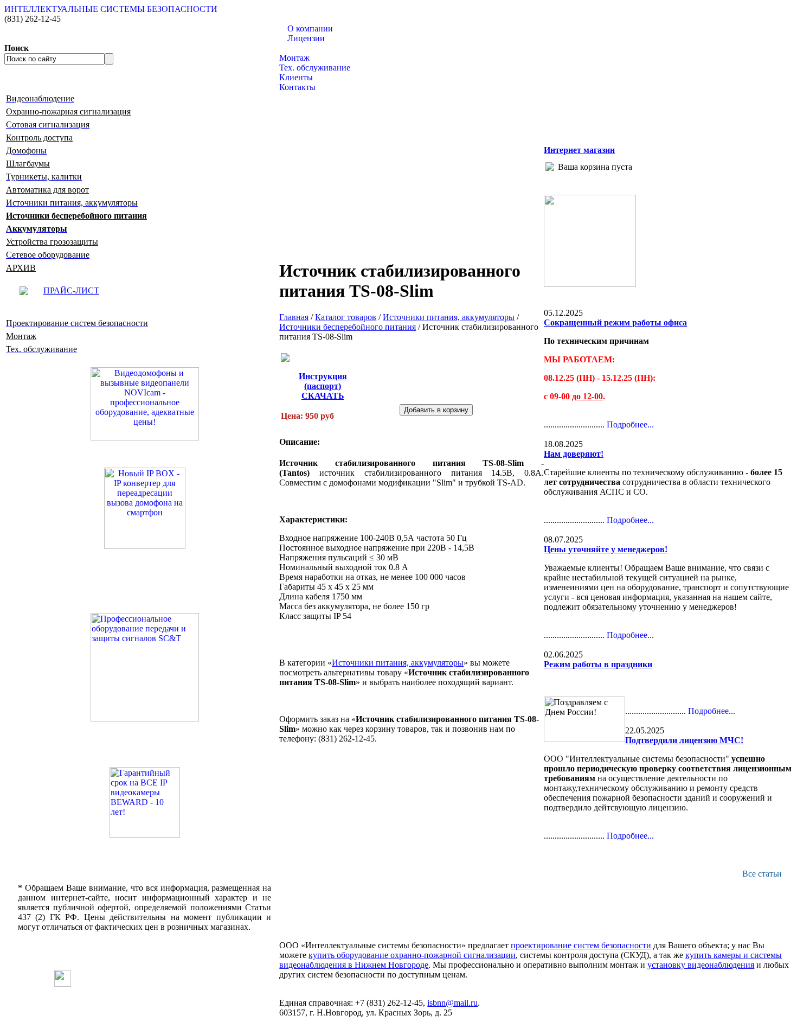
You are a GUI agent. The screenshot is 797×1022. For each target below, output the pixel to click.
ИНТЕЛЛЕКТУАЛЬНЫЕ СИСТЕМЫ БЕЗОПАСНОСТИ (110, 9)
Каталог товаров (309, 48)
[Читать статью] (144, 802)
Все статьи (762, 873)
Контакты (297, 87)
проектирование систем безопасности (581, 945)
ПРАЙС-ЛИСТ (71, 290)
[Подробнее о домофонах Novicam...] (145, 402)
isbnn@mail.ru (452, 1002)
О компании (310, 28)
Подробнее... (630, 424)
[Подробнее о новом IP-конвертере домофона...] (144, 507)
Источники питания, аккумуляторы (449, 317)
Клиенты (296, 77)
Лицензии (306, 38)
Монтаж (294, 57)
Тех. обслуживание (314, 67)
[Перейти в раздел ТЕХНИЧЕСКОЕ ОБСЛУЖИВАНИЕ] (590, 284)
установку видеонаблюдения (700, 964)
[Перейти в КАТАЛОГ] (144, 667)
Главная (293, 317)
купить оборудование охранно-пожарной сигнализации (412, 955)
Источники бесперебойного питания (347, 326)
